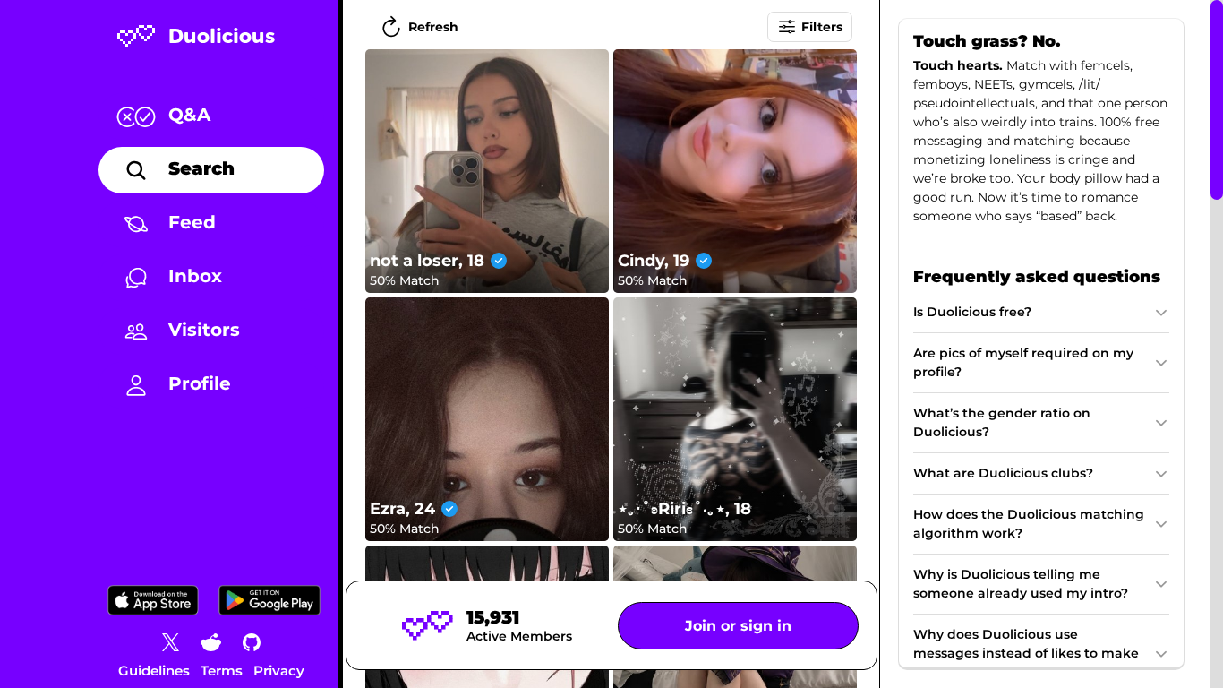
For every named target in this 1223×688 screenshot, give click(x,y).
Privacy (278, 670)
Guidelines (154, 670)
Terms (222, 670)
